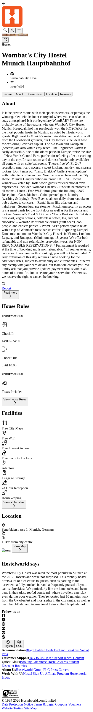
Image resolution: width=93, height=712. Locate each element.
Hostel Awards (58, 662)
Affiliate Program (57, 673)
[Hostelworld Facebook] (46, 616)
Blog (29, 650)
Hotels (49, 650)
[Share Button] (5, 40)
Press (55, 669)
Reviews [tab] (65, 94)
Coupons (61, 704)
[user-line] (12, 30)
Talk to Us (36, 658)
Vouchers (74, 704)
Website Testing (13, 708)
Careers (64, 669)
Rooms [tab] (7, 94)
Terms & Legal (44, 704)
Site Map (30, 708)
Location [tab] (51, 94)
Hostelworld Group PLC (33, 669)
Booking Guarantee (34, 662)
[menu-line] (19, 30)
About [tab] (19, 94)
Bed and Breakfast (67, 650)
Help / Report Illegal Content (64, 658)
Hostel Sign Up (34, 673)
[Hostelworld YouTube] (46, 629)
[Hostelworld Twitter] (46, 620)
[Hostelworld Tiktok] (46, 637)
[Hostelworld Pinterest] (46, 633)
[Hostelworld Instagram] (46, 624)
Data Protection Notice (18, 704)
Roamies (21, 666)
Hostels (38, 650)
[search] (5, 30)
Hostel (6, 44)
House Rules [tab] (35, 94)
